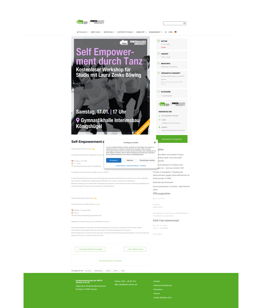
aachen (88, 271)
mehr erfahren (157, 234)
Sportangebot (167, 96)
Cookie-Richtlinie (121, 165)
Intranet (157, 293)
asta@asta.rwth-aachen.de (171, 123)
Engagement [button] (155, 32)
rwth (116, 271)
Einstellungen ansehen (147, 160)
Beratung (108, 32)
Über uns (95, 32)
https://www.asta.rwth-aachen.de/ (173, 130)
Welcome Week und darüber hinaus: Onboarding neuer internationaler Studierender (168, 157)
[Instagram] (166, 32)
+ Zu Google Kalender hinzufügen (90, 249)
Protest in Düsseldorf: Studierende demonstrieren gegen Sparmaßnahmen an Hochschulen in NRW (171, 175)
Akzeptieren (114, 160)
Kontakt (157, 281)
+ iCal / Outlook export (135, 249)
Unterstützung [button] (124, 32)
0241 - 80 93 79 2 (129, 281)
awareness (98, 271)
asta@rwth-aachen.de (128, 284)
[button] (155, 142)
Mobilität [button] (140, 32)
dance (108, 271)
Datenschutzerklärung (133, 165)
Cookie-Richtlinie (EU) (163, 297)
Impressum (143, 165)
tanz (123, 271)
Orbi (171, 32)
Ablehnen (130, 160)
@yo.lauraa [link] (102, 155)
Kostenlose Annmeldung (169, 67)
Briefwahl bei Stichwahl (163, 182)
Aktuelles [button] (81, 32)
